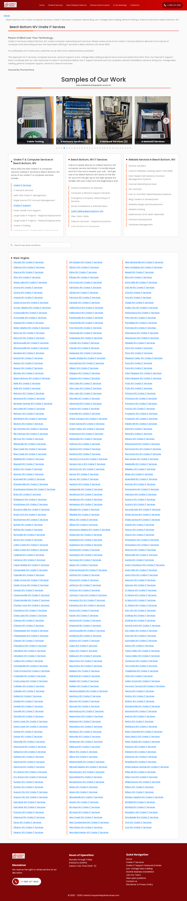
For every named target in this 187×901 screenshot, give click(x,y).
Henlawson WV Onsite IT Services (85, 504)
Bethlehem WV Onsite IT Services (30, 418)
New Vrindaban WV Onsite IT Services (143, 267)
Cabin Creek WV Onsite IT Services (30, 544)
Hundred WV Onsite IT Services (84, 549)
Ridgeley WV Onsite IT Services (140, 469)
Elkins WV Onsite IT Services (83, 272)
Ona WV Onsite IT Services (138, 292)
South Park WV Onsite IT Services (141, 575)
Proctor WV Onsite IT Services (140, 408)
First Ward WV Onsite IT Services (85, 327)
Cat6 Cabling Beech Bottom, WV (87, 211)
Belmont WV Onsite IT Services (28, 393)
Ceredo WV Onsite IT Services (28, 590)
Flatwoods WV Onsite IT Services (85, 332)
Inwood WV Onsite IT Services (84, 580)
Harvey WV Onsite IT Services (83, 474)
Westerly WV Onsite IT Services (140, 746)
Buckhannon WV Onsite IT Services (30, 519)
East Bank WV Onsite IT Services (29, 802)
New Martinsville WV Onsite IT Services (144, 262)
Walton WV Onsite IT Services (139, 696)
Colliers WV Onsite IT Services (28, 660)
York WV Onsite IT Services (138, 822)
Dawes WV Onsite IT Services (27, 731)
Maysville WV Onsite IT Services (84, 736)
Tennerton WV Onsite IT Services (141, 660)
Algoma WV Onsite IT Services (28, 272)
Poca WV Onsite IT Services (138, 363)
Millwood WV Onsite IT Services (84, 746)
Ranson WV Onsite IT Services (139, 438)
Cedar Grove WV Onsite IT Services (31, 580)
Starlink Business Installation (140, 871)
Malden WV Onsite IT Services (84, 681)
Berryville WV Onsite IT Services (29, 408)
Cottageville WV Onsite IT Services (30, 665)
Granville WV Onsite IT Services (84, 413)
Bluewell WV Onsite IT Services (28, 464)
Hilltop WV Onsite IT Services (83, 519)
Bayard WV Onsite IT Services (28, 358)
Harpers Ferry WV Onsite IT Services (87, 464)
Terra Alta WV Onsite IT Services (141, 665)
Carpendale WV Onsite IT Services (30, 570)
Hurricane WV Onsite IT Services (85, 560)
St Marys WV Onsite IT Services (140, 600)
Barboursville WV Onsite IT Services (31, 342)
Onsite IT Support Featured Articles (143, 865)
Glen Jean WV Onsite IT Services (85, 388)
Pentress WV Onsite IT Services (140, 327)
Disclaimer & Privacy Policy (139, 884)
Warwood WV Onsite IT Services (141, 711)
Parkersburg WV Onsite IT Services (142, 312)
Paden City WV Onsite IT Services (141, 307)
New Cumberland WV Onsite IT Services (89, 822)
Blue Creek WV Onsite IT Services (29, 449)
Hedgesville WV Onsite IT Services (86, 489)
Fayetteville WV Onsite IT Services (86, 317)
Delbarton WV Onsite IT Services (29, 751)
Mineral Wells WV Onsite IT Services (87, 761)
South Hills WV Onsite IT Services (141, 570)
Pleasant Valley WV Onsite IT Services (143, 358)
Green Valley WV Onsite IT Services (86, 428)
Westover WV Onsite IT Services (141, 756)
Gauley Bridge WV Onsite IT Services (87, 358)
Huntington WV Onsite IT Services (85, 554)
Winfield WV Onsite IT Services (140, 802)
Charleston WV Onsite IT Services (30, 610)
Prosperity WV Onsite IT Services (141, 413)
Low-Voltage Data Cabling (139, 868)
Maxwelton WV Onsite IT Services (85, 726)
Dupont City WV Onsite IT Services (30, 792)
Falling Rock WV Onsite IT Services (86, 307)
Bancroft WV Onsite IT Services (29, 332)
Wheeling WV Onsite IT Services (140, 761)
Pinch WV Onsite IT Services (139, 348)
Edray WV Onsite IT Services (27, 822)
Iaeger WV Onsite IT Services (83, 565)
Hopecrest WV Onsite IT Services (85, 534)
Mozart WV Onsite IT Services (83, 802)
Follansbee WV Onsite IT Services (85, 338)
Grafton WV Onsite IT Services (84, 408)
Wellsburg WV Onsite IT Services (141, 726)
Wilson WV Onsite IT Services (139, 787)
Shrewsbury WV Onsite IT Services (142, 539)
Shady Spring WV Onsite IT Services (142, 514)
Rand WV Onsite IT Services (138, 428)
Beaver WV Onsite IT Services (28, 363)
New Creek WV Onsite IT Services (85, 817)
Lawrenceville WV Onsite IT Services (87, 630)
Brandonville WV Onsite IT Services (30, 484)
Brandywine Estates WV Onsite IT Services (34, 489)
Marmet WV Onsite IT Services (84, 701)
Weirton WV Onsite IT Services (140, 716)
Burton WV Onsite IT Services (27, 539)
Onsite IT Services (22, 185)
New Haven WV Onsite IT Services (86, 827)
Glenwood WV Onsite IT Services (85, 403)
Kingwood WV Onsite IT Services (85, 625)
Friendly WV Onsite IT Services (84, 348)
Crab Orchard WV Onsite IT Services (31, 671)
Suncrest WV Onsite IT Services (140, 635)
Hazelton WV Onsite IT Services (84, 484)
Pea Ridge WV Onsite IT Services (141, 322)
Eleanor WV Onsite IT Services (28, 827)
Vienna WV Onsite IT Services (139, 691)
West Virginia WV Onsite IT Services (142, 741)
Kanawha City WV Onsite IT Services (87, 600)
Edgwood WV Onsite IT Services (29, 817)
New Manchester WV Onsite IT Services (88, 832)
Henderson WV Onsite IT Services (85, 494)
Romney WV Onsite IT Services (140, 484)
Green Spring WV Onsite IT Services (87, 423)
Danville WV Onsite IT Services (28, 711)
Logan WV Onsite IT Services (83, 645)
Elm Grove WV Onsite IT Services (85, 282)
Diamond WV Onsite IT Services (29, 761)
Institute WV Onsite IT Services (84, 575)
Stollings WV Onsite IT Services (140, 615)
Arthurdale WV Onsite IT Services (29, 317)
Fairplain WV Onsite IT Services (84, 302)
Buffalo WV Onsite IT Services (28, 524)
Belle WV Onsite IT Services (26, 383)
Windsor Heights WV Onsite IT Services (144, 797)
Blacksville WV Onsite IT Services (29, 443)
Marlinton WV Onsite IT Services (85, 696)
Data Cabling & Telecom (76, 5)
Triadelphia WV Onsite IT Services (141, 671)
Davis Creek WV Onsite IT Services (30, 721)
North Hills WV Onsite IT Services (141, 282)
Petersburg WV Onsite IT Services (141, 332)
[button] (21, 121)
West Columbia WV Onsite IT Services (143, 731)
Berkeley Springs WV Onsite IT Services (32, 403)
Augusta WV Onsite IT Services (28, 322)
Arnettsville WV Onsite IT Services (30, 312)
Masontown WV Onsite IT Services (86, 716)
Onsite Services (55, 5)
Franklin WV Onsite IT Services (84, 342)
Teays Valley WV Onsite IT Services (142, 650)
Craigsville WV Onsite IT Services (29, 676)
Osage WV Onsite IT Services (139, 302)
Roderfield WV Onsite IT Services (141, 479)
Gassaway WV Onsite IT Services (85, 353)
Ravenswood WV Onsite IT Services (142, 443)
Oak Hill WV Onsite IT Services (139, 287)
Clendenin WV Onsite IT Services (29, 650)
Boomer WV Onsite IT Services (28, 474)
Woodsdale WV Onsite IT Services (141, 817)
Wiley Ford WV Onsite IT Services (141, 777)
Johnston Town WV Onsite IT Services (88, 595)
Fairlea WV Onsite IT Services (83, 292)
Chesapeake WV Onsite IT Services (30, 630)
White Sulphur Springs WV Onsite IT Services (147, 766)
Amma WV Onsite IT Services (27, 287)
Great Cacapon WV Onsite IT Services (88, 418)
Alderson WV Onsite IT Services (29, 267)
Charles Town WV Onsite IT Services (31, 605)
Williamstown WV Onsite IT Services (142, 781)
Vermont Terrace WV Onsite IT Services (145, 686)
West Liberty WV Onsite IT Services (142, 736)
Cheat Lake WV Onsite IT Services (30, 615)
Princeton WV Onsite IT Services (141, 398)
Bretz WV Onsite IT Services (27, 494)
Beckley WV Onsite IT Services (28, 373)
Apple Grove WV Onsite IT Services (30, 302)
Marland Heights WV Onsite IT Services (88, 691)
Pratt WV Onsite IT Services (138, 383)
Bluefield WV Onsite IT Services (28, 459)
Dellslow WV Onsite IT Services (28, 756)
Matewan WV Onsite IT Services (85, 721)
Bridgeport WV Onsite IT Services (29, 499)
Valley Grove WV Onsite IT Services (142, 681)
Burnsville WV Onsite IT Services (29, 534)
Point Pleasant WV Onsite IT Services (143, 373)
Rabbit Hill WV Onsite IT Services (141, 423)
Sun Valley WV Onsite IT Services (141, 630)
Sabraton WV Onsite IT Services (140, 494)
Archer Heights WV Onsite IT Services (32, 307)
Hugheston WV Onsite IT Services (85, 539)
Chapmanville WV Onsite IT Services (31, 595)
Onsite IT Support (22, 205)
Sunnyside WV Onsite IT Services (141, 640)
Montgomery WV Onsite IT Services (86, 771)
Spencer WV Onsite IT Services (140, 580)
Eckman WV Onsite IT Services (28, 812)
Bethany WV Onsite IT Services (28, 413)
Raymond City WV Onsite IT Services (143, 449)
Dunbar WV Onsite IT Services (28, 781)
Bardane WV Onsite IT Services (28, 353)
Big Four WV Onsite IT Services (28, 438)
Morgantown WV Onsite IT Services (86, 781)
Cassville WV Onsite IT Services (28, 575)
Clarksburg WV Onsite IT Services (30, 645)
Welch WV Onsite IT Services (139, 721)
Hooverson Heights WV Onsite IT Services (89, 529)
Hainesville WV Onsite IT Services (85, 438)
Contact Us (134, 5)
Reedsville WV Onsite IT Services (141, 464)
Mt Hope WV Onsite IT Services (84, 807)
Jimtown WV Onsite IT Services (84, 590)
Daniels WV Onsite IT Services (28, 701)
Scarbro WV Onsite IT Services (140, 499)
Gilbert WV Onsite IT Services (83, 368)
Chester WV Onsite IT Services (28, 640)
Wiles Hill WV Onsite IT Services (140, 771)
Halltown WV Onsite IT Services (84, 443)
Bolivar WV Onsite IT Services (27, 469)
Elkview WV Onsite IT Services (84, 277)
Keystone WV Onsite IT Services (85, 620)
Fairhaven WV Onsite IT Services (85, 287)
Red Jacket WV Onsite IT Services (141, 459)
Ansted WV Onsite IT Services (28, 297)
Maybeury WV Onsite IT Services (85, 731)
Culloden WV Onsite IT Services (28, 686)
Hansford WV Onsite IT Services (84, 449)
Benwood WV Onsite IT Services (29, 398)
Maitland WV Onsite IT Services (84, 676)
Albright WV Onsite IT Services (28, 262)
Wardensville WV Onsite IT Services (142, 706)
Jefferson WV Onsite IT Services (85, 585)
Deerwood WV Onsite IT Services (29, 746)
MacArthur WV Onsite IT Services (85, 660)
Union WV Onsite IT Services (139, 676)
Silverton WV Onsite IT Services (140, 549)
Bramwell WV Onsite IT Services (29, 479)
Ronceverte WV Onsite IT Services (142, 489)
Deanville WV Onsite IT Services (29, 741)
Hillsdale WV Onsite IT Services (84, 509)
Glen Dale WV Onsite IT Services (85, 383)
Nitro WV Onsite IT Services (138, 277)
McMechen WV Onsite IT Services (86, 741)
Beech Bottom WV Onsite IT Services (31, 378)
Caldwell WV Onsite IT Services (28, 554)
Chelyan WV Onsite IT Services (28, 620)
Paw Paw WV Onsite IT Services (140, 317)
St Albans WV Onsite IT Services (140, 590)
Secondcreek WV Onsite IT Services (142, 509)
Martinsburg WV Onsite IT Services (86, 711)
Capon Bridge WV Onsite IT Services (31, 565)
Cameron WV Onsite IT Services (29, 560)
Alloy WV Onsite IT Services (26, 277)
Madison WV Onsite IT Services (84, 671)
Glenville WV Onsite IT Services (84, 398)
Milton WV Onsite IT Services (83, 751)
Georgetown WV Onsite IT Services (86, 363)
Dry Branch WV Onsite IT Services (30, 771)
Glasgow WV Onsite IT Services (84, 373)
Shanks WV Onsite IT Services (139, 524)
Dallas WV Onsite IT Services (27, 696)
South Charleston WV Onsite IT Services (144, 565)
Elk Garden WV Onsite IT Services (85, 262)
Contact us (131, 881)
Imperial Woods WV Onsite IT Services (88, 570)
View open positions (136, 878)
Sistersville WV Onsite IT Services (141, 554)
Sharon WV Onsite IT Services (139, 529)
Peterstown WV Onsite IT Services (142, 338)
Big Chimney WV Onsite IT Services (30, 428)
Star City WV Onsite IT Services (140, 610)
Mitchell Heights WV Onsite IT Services (88, 766)
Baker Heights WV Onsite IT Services (31, 327)
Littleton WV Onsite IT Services (84, 640)
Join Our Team (133, 874)
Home (42, 5)
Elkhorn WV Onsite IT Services (84, 267)
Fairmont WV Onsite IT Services (84, 297)
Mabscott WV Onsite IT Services (85, 655)
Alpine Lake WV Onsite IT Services (30, 282)
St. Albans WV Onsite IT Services (141, 605)
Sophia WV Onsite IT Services (139, 560)
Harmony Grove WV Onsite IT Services (88, 459)
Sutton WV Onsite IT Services (139, 645)
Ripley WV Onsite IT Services (139, 474)
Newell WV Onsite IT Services (139, 272)
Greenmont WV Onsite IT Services (86, 433)
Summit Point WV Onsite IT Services (142, 625)
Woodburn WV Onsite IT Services (141, 812)
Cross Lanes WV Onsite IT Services (30, 681)
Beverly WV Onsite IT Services (28, 423)
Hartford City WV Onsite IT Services (86, 469)
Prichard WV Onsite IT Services (140, 393)
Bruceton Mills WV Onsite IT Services (31, 509)
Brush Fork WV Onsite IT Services (29, 514)
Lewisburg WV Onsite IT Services (85, 635)
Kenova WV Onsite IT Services (84, 610)
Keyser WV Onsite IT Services (83, 615)
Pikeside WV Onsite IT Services (140, 342)
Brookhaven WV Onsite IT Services (30, 504)
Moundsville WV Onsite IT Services (86, 797)
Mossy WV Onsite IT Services (83, 787)
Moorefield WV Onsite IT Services (85, 777)
